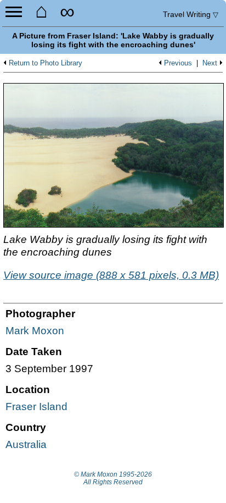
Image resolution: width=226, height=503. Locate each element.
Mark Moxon (34, 330)
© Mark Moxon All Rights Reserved (113, 478)
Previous (178, 63)
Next (209, 63)
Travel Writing (190, 14)
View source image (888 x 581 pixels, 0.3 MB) (111, 275)
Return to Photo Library (45, 63)
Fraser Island (36, 406)
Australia (26, 444)
